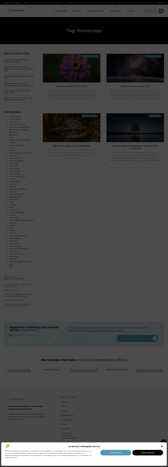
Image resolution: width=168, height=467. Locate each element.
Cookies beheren (148, 453)
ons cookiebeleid (82, 455)
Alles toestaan (116, 453)
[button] (162, 446)
